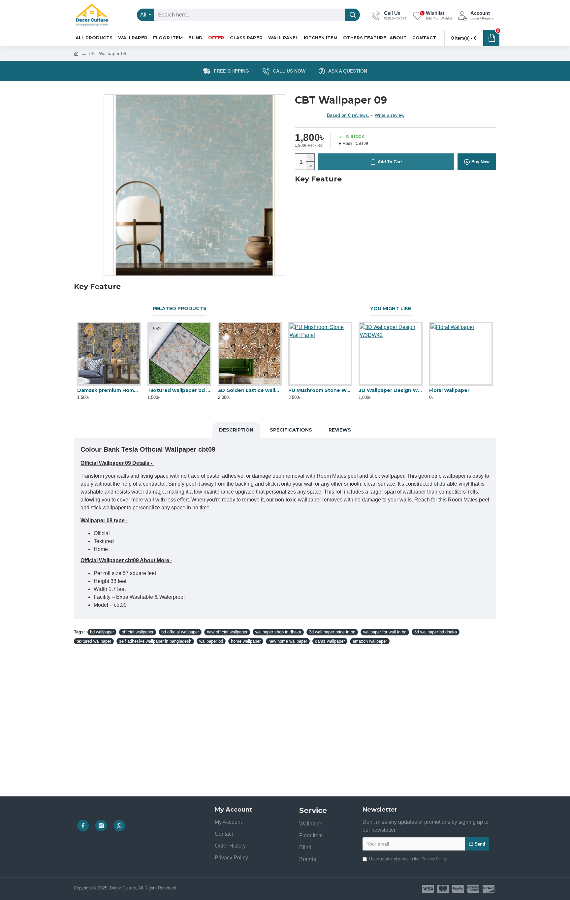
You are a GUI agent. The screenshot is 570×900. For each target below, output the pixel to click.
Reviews (340, 430)
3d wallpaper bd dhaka (435, 631)
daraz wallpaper (330, 641)
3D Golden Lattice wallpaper (250, 390)
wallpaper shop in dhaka (278, 631)
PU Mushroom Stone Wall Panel (320, 390)
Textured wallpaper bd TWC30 (179, 390)
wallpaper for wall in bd (384, 631)
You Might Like (390, 308)
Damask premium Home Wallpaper (109, 390)
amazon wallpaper (370, 641)
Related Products (179, 308)
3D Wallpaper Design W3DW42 (390, 390)
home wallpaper (246, 641)
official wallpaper (137, 631)
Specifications (291, 430)
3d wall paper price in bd (332, 631)
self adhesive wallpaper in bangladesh (155, 641)
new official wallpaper (227, 631)
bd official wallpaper (180, 631)
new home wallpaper (288, 641)
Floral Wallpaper (449, 390)
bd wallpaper (102, 631)
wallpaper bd (211, 641)
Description (236, 430)
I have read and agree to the (408, 859)
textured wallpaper (94, 641)
